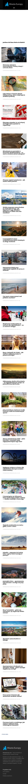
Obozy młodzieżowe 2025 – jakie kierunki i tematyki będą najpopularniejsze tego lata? (14, 440)
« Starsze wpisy (4, 734)
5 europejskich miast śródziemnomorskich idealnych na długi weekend (14, 240)
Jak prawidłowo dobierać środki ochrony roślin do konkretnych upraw (14, 411)
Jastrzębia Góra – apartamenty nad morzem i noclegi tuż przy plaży (13, 582)
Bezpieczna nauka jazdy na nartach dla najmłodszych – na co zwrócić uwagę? (13, 325)
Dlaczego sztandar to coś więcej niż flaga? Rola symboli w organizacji (14, 124)
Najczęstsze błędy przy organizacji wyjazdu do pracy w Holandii (13, 269)
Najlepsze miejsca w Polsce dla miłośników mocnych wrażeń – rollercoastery (13, 469)
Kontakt (4, 773)
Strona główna (6, 771)
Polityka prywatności (7, 775)
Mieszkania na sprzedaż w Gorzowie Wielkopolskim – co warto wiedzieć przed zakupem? (14, 152)
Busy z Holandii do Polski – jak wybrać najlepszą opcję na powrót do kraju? (13, 354)
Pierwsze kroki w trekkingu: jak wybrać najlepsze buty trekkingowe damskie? (14, 723)
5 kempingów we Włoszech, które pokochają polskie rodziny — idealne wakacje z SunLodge (14, 497)
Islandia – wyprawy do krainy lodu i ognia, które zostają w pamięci (13, 554)
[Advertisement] (14, 24)
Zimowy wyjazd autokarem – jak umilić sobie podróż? (14, 180)
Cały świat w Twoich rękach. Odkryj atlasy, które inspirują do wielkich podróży (14, 95)
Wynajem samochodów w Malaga (11, 639)
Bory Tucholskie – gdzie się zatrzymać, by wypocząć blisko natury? (13, 611)
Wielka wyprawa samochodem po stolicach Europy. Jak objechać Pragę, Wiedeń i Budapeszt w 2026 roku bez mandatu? (13, 210)
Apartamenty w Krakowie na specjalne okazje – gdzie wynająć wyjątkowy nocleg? (14, 667)
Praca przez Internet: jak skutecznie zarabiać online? (12, 695)
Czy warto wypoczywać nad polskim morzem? (12, 297)
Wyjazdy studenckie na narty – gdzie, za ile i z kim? (13, 525)
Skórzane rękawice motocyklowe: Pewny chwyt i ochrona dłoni (13, 66)
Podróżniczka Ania (12, 70)
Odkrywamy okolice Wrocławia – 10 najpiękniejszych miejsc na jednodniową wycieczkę (14, 382)
